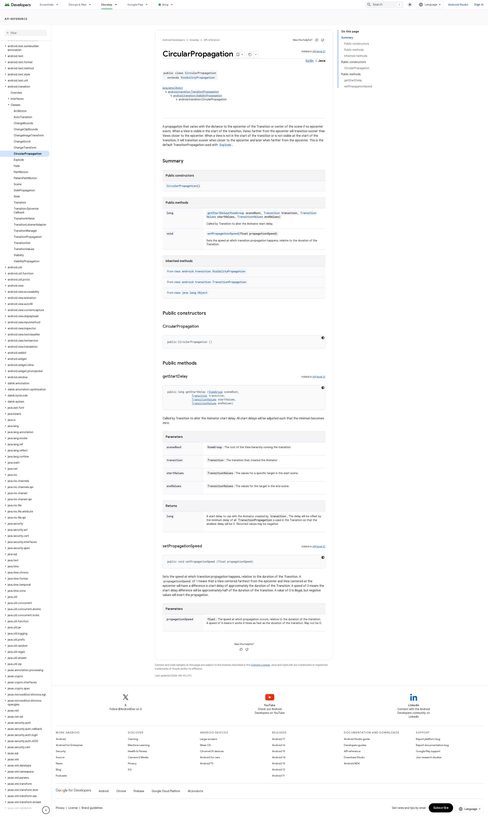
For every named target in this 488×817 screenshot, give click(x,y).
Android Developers (174, 40)
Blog (165, 4)
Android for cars (210, 757)
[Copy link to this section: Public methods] (200, 363)
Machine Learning (139, 745)
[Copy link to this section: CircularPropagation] (202, 326)
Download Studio (354, 757)
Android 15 (278, 751)
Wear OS (205, 745)
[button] (25, 48)
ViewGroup (237, 213)
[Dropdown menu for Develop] (117, 4)
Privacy (132, 763)
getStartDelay (217, 213)
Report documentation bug (432, 745)
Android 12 (278, 769)
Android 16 (278, 745)
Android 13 (278, 763)
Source (60, 757)
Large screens (208, 739)
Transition (272, 213)
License (73, 807)
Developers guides (355, 745)
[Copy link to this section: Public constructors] (210, 313)
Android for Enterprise (69, 745)
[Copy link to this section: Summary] (187, 161)
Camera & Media (138, 757)
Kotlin (309, 61)
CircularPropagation (182, 186)
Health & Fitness (137, 751)
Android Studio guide (357, 739)
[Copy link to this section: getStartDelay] (191, 376)
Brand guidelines (92, 807)
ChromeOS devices (212, 751)
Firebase (139, 791)
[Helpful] (317, 40)
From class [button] (206, 271)
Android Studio (458, 4)
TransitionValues (250, 217)
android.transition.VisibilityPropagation (197, 95)
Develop (106, 4)
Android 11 (278, 775)
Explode (225, 145)
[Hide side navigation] (46, 810)
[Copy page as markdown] (249, 54)
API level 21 (318, 51)
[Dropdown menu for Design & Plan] (91, 4)
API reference (16, 19)
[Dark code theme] (323, 337)
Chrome (121, 791)
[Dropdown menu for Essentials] (59, 4)
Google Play (135, 4)
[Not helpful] (322, 40)
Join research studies (428, 757)
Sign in (478, 4)
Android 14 (278, 757)
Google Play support (428, 751)
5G (130, 769)
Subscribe (441, 808)
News (59, 763)
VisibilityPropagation (198, 77)
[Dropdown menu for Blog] (173, 4)
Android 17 (278, 739)
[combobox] (384, 4)
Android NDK (352, 763)
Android (61, 739)
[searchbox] (26, 33)
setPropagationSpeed (222, 233)
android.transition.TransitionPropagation (193, 91)
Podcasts (61, 775)
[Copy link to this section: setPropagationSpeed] (205, 546)
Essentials (47, 4)
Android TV (207, 763)
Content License (260, 665)
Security (61, 751)
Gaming (133, 739)
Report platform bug (428, 739)
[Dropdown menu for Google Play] (148, 4)
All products (195, 791)
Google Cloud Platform (166, 791)
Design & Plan (77, 4)
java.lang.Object (173, 88)
